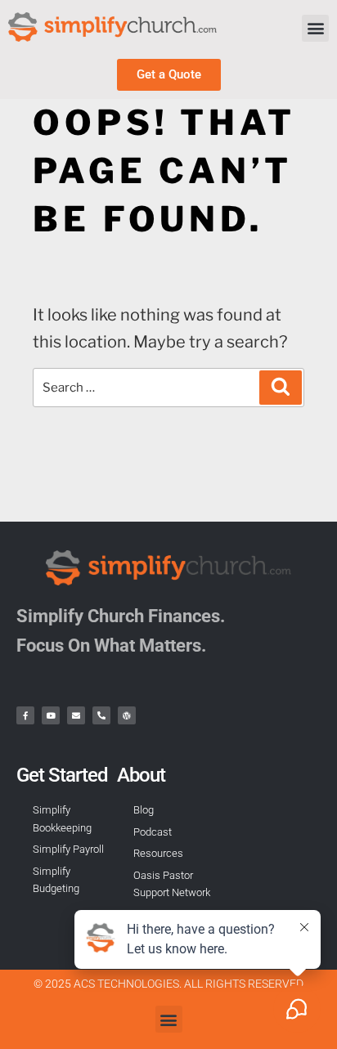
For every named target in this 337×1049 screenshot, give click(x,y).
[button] (315, 28)
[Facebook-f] (25, 715)
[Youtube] (51, 715)
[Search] (280, 387)
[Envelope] (76, 715)
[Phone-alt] (101, 715)
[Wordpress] (127, 715)
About (141, 775)
